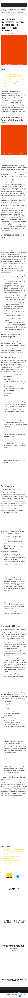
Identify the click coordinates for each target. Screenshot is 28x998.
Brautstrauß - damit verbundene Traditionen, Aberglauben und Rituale (14, 980)
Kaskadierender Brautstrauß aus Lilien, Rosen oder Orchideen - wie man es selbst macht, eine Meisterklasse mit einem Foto (14, 851)
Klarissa (12, 33)
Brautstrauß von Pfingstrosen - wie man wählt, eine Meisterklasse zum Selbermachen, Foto (14, 856)
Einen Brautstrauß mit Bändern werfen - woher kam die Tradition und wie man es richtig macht (14, 947)
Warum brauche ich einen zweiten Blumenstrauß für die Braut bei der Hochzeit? (13, 76)
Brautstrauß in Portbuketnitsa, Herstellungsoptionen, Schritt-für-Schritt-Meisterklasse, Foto (14, 861)
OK (20, 996)
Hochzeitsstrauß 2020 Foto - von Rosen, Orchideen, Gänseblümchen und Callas (14, 921)
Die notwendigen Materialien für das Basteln (15, 79)
